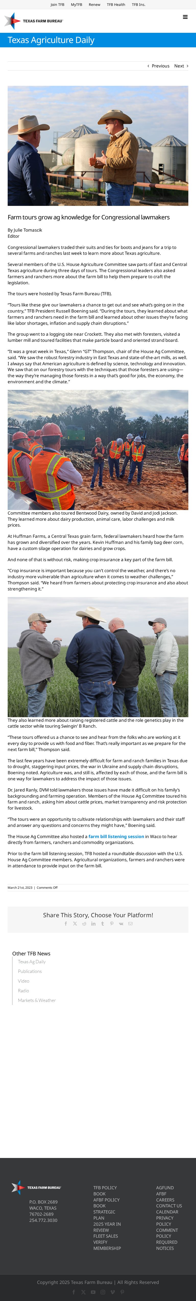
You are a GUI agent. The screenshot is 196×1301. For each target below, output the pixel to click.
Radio (23, 990)
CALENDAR (167, 1212)
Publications (30, 971)
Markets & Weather (37, 1000)
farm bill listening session (116, 836)
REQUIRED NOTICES (166, 1245)
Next (179, 66)
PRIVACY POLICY (165, 1221)
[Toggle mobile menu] (185, 17)
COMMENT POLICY (167, 1233)
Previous (160, 66)
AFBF (161, 1194)
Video (23, 981)
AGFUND (165, 1188)
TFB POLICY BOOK (105, 1191)
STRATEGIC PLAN (104, 1215)
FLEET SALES (105, 1236)
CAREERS (165, 1200)
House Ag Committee (38, 836)
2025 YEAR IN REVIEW (107, 1227)
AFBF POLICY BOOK (106, 1203)
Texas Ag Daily (32, 961)
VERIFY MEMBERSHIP (107, 1245)
